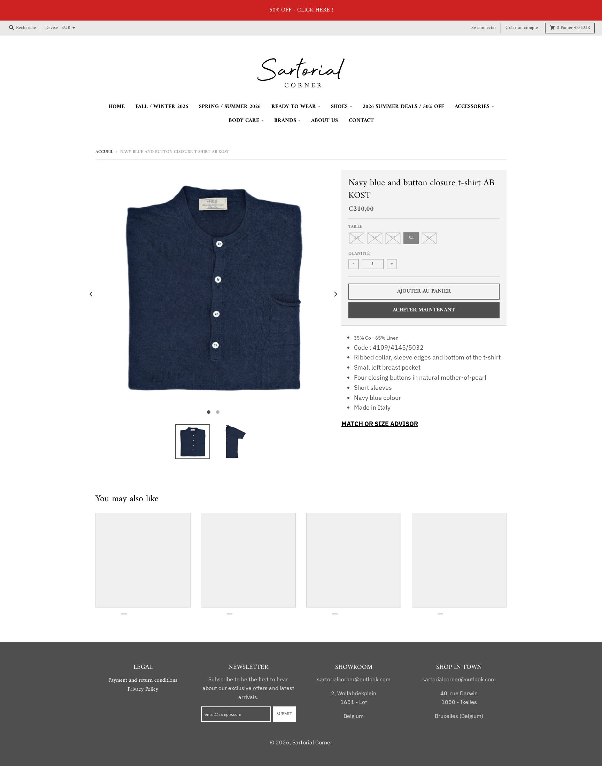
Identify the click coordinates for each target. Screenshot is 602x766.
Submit (284, 714)
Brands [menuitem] (285, 120)
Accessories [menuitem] (472, 106)
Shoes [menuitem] (339, 106)
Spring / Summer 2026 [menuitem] (230, 106)
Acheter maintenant (424, 310)
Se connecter (483, 28)
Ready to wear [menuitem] (293, 106)
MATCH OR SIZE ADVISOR (379, 424)
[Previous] (91, 294)
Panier (573, 28)
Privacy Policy (143, 689)
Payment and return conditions (142, 680)
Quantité (359, 253)
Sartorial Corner (312, 742)
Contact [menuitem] (361, 120)
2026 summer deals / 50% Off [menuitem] (403, 106)
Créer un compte (521, 28)
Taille (355, 227)
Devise (51, 28)
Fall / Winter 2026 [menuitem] (162, 106)
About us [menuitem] (324, 120)
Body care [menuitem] (244, 120)
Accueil (104, 152)
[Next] (335, 294)
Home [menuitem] (117, 106)
